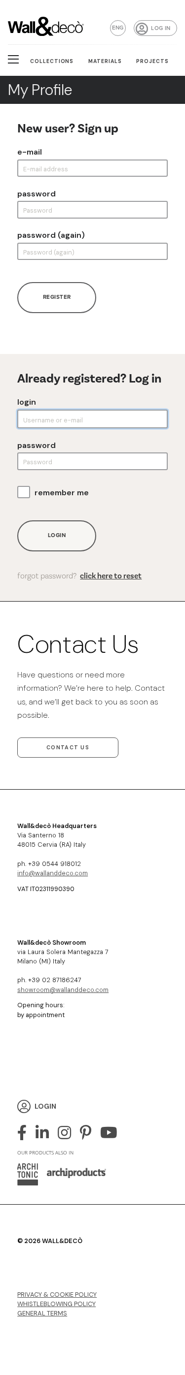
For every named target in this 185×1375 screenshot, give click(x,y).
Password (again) (51, 235)
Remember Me (62, 493)
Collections (52, 61)
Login (26, 402)
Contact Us (67, 747)
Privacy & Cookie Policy (57, 1294)
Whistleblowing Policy (56, 1304)
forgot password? (79, 576)
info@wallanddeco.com (52, 873)
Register (57, 297)
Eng (118, 28)
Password (36, 194)
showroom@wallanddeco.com (63, 990)
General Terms (42, 1313)
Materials (105, 61)
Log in (160, 28)
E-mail (29, 152)
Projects (152, 61)
